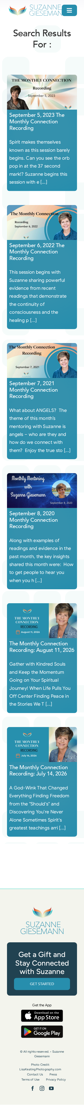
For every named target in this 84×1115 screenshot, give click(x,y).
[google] (42, 1028)
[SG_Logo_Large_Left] (38, 6)
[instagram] (42, 1088)
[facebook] (32, 1088)
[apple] (42, 1012)
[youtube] (51, 1088)
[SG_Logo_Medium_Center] (42, 907)
